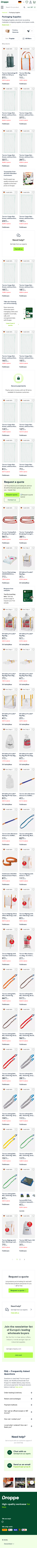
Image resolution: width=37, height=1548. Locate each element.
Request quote (11, 495)
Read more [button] (5, 25)
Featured (4, 12)
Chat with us (19, 249)
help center (19, 1387)
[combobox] (16, 7)
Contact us (12, 500)
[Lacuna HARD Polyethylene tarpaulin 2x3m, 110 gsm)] (22, 1195)
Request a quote (17, 1290)
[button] (16, 7)
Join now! (18, 1355)
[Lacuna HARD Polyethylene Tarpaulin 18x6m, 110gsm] (28, 1195)
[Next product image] (34, 1181)
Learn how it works (10, 324)
